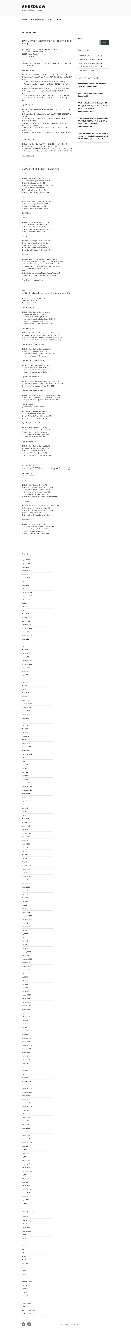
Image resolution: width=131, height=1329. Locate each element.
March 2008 (25, 905)
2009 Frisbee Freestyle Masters (40, 168)
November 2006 (27, 962)
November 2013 (27, 664)
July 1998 (24, 1157)
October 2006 (26, 966)
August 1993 (26, 1200)
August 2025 (26, 563)
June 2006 (25, 980)
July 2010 (25, 804)
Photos (24, 1270)
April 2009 (25, 858)
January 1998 (26, 1160)
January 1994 (26, 1193)
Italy (23, 1245)
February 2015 (26, 617)
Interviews (25, 1242)
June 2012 (25, 725)
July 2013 (24, 678)
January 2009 (26, 869)
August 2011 (25, 757)
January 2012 (26, 743)
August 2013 (26, 675)
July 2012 (24, 722)
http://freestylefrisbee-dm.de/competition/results (54, 63)
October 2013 (26, 668)
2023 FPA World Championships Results (90, 67)
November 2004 (27, 1049)
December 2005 (27, 1002)
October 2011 (26, 750)
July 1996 (24, 1175)
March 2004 (25, 1077)
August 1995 (26, 1182)
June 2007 (25, 937)
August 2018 (26, 581)
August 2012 (25, 718)
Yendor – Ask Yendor (28, 1314)
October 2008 (26, 880)
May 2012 (25, 729)
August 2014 (26, 639)
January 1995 (26, 1185)
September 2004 (27, 1056)
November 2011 (27, 747)
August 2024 (26, 567)
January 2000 (26, 1135)
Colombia (24, 1224)
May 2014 (25, 650)
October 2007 (26, 923)
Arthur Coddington (85, 84)
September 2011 (27, 754)
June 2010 (25, 808)
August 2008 (26, 887)
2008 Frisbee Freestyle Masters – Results (46, 293)
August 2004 (26, 1059)
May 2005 (25, 1027)
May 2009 (25, 855)
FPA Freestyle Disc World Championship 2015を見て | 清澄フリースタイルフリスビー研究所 (93, 105)
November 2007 (27, 919)
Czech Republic (26, 1231)
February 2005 (26, 1038)
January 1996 (26, 1178)
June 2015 (25, 606)
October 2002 (26, 1110)
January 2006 (26, 998)
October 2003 (26, 1095)
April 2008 (25, 901)
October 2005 (26, 1009)
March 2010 (25, 819)
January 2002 (26, 1117)
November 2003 (27, 1092)
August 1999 (26, 1146)
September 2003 (27, 1099)
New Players (25, 1263)
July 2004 (25, 1063)
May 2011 (25, 768)
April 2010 (25, 815)
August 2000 (26, 1128)
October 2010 (26, 793)
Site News (25, 1288)
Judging (24, 1252)
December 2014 (27, 624)
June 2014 (25, 646)
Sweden (24, 1292)
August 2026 (26, 560)
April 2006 (25, 988)
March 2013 (25, 693)
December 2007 (27, 916)
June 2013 (25, 682)
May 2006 (25, 984)
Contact (58, 19)
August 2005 (26, 1016)
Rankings (24, 1285)
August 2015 (26, 599)
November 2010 (27, 790)
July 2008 (25, 891)
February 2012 (26, 739)
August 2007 (26, 930)
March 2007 (25, 948)
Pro (23, 1278)
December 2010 (27, 786)
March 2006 (25, 991)
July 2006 (25, 977)
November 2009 (27, 833)
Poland (24, 1274)
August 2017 (25, 585)
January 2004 (26, 1085)
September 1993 (27, 1196)
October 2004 (26, 1052)
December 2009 (27, 829)
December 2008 (27, 873)
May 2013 (25, 686)
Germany (24, 1234)
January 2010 (26, 826)
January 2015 (26, 621)
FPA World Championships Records (33, 19)
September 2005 (27, 1013)
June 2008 (25, 894)
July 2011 (24, 761)
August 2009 (26, 844)
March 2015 (25, 614)
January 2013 (26, 700)
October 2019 (26, 578)
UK (22, 1299)
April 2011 (25, 772)
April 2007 (25, 944)
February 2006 (26, 995)
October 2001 (26, 1121)
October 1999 (26, 1139)
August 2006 (26, 973)
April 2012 (25, 732)
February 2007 (26, 952)
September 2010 (27, 797)
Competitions (26, 1227)
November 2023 (27, 570)
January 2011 (26, 783)
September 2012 (27, 714)
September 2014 (27, 635)
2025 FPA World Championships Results (90, 59)
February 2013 (26, 696)
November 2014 (27, 628)
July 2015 (24, 603)
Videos (24, 1306)
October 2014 (26, 632)
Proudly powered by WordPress (68, 1324)
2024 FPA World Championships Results (90, 63)
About (50, 19)
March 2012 (25, 736)
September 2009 (27, 840)
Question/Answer (27, 1281)
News (23, 1267)
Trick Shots (25, 1296)
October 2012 (26, 711)
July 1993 (24, 1203)
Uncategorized (26, 1303)
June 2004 (25, 1067)
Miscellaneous (26, 1260)
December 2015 (27, 592)
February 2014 (26, 657)
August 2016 (26, 588)
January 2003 (26, 1103)
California (24, 1220)
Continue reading (28, 155)
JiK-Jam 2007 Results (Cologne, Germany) (46, 468)
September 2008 (27, 883)
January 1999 (26, 1153)
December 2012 (27, 704)
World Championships (28, 1310)
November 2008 (27, 876)
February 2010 (26, 822)
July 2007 (25, 934)
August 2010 (26, 801)
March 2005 (25, 1034)
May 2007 (25, 941)
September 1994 (27, 1189)
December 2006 (27, 959)
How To (24, 1238)
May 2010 (25, 811)
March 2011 (25, 775)
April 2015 (25, 610)
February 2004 (26, 1081)
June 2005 (25, 1024)
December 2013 (27, 660)
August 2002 (26, 1113)
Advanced (25, 1216)
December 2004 (27, 1045)
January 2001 (26, 1124)
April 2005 (25, 1031)
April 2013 (25, 689)
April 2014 (25, 653)
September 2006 (27, 970)
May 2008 (25, 898)
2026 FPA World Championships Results (90, 56)
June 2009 (25, 851)
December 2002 (27, 1106)
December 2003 (27, 1088)
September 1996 (27, 1171)
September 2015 (27, 596)
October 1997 (26, 1164)
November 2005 (27, 1006)
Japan (23, 1249)
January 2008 (26, 912)
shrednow (34, 7)
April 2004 (25, 1074)
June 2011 (25, 765)
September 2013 (27, 671)
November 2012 (27, 707)
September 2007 (27, 926)
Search (80, 38)
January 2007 (26, 955)
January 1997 (26, 1167)
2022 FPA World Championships (88, 70)
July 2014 (24, 642)
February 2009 (26, 865)
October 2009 (26, 837)
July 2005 (25, 1020)
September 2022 (27, 574)
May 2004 (25, 1070)
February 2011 (26, 779)
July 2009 (25, 847)
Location (24, 1256)
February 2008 (26, 908)
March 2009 (25, 862)
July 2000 (25, 1131)
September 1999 (27, 1142)
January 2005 (26, 1042)
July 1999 (24, 1149)
